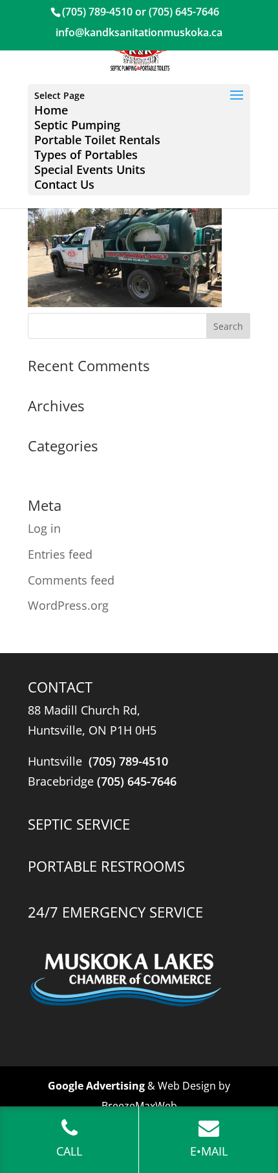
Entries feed (60, 554)
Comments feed (71, 580)
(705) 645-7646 (184, 12)
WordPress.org (68, 605)
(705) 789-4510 (97, 12)
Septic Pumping (77, 125)
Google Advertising (97, 1086)
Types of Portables (86, 154)
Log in (44, 528)
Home (51, 110)
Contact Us (64, 184)
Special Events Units (89, 169)
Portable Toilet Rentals (97, 139)
